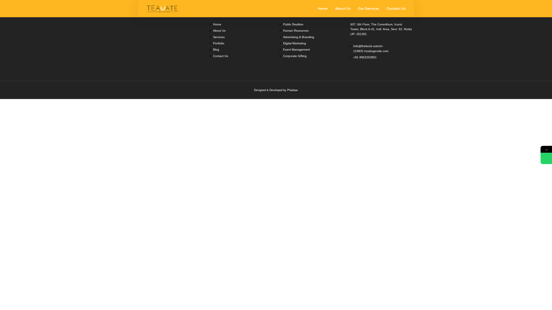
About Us (342, 8)
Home (323, 8)
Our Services (368, 8)
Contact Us (396, 8)
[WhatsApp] (546, 158)
